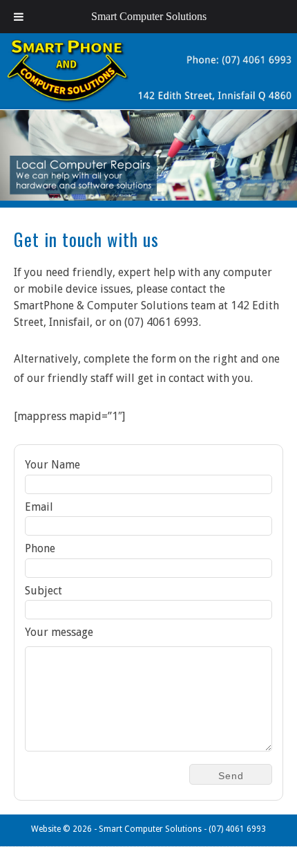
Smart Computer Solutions (149, 16)
